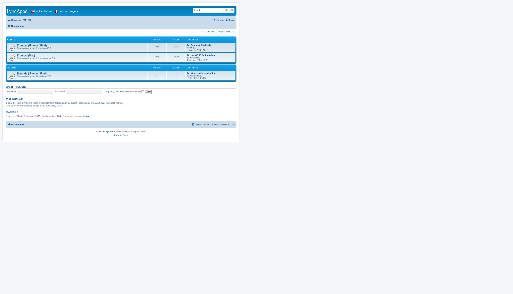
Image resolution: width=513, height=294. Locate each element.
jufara (86, 116)
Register (21, 87)
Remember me (133, 91)
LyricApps (17, 10)
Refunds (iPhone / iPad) (31, 73)
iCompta (11, 40)
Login (9, 87)
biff (191, 47)
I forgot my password (114, 91)
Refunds (11, 68)
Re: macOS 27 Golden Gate (201, 55)
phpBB (110, 131)
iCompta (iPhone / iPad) (32, 45)
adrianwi (194, 57)
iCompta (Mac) (26, 55)
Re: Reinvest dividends (199, 45)
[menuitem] (27, 20)
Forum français (68, 11)
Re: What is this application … (202, 73)
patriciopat (195, 75)
